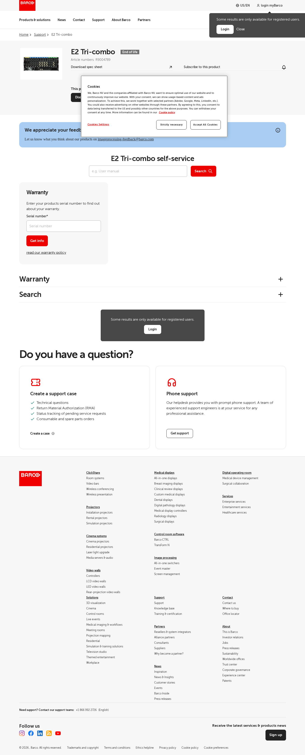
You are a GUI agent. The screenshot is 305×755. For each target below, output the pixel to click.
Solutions (92, 597)
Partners (144, 20)
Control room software (169, 534)
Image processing (165, 557)
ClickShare (93, 472)
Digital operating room (236, 472)
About (226, 626)
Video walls (93, 570)
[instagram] (22, 733)
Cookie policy (167, 112)
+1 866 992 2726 (92, 710)
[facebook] (31, 733)
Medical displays (164, 472)
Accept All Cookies (205, 124)
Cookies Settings (98, 124)
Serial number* (37, 216)
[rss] (49, 733)
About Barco (121, 20)
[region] (154, 106)
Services (227, 496)
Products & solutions (34, 20)
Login (152, 329)
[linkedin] (40, 733)
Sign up (275, 735)
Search (200, 171)
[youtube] (58, 733)
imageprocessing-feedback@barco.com (126, 139)
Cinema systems (96, 536)
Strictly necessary (171, 124)
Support (98, 20)
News (62, 20)
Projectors (93, 507)
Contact (79, 20)
